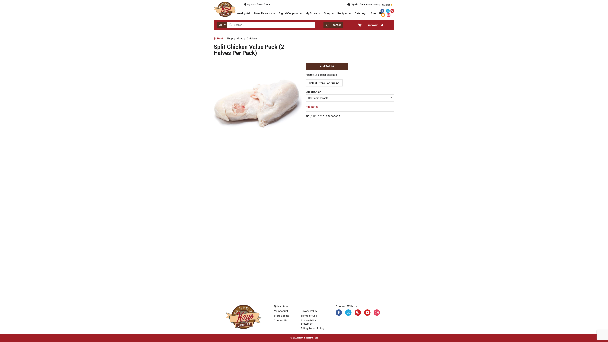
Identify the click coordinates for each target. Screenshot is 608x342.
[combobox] (222, 25)
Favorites (385, 5)
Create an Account (369, 4)
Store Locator (282, 315)
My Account (281, 311)
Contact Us (280, 320)
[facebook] (382, 11)
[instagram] (388, 15)
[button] (327, 66)
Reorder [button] (336, 24)
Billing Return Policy (312, 328)
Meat (240, 38)
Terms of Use (309, 315)
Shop (230, 38)
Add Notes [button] (312, 106)
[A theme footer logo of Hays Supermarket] (243, 317)
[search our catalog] (230, 25)
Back (220, 38)
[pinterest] (392, 11)
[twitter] (388, 11)
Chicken (252, 38)
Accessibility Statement (308, 322)
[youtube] (383, 15)
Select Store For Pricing (324, 83)
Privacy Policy (309, 311)
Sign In (354, 4)
